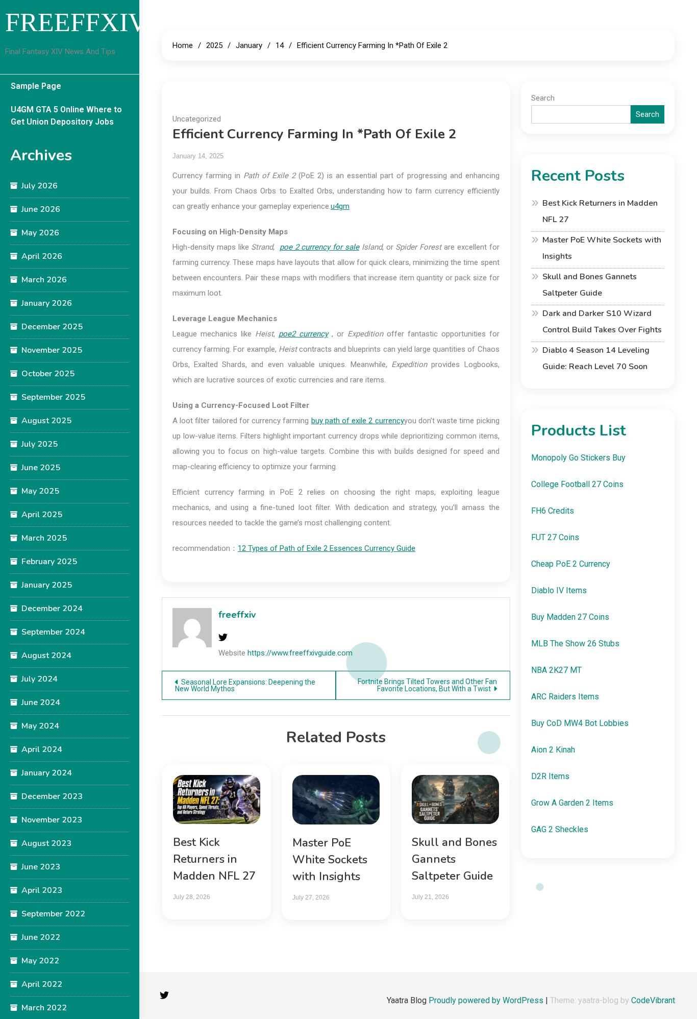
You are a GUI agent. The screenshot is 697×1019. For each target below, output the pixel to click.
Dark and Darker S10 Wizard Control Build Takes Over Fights (602, 321)
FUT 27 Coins (555, 537)
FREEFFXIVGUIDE (118, 22)
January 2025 (46, 585)
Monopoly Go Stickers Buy (578, 458)
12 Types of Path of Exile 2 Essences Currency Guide (326, 548)
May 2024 (40, 726)
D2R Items (550, 776)
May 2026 (40, 232)
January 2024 (46, 773)
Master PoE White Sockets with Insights (329, 859)
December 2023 (52, 796)
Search (543, 98)
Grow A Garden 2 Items (572, 803)
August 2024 (46, 655)
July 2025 (39, 444)
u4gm (340, 206)
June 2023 (40, 866)
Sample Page (36, 86)
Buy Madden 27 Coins (570, 617)
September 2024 (53, 632)
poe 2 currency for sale (319, 247)
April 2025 (41, 514)
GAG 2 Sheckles (559, 829)
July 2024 (39, 679)
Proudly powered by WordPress (487, 1000)
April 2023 (41, 890)
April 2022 (41, 984)
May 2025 (40, 491)
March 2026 (44, 279)
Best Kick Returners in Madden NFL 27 (214, 859)
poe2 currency (303, 333)
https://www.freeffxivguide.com (300, 653)
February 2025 (49, 561)
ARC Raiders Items (565, 696)
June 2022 (40, 937)
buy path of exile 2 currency (357, 420)
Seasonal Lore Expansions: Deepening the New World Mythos (245, 685)
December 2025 (52, 326)
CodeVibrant (653, 1000)
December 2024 (52, 608)
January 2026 (46, 303)
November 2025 (51, 350)
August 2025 (46, 420)
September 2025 (53, 397)
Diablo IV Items (559, 590)
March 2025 (44, 538)
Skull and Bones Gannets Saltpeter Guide (454, 859)
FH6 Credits (552, 511)
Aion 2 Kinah (553, 750)
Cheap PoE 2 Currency (570, 564)
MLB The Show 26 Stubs (575, 643)
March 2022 (44, 1007)
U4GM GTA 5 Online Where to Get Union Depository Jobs (66, 116)
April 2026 (41, 256)
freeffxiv (237, 615)
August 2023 (46, 843)
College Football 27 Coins (577, 484)
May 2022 (40, 960)
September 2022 (53, 913)
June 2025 (40, 467)
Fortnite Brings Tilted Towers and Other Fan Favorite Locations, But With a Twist (427, 685)
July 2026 (39, 185)
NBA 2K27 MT (556, 670)
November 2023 (51, 820)
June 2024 (40, 702)
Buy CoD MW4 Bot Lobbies (580, 723)
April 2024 (41, 749)
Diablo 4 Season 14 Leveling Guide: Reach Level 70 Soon (596, 358)
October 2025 (47, 373)
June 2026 (40, 209)
